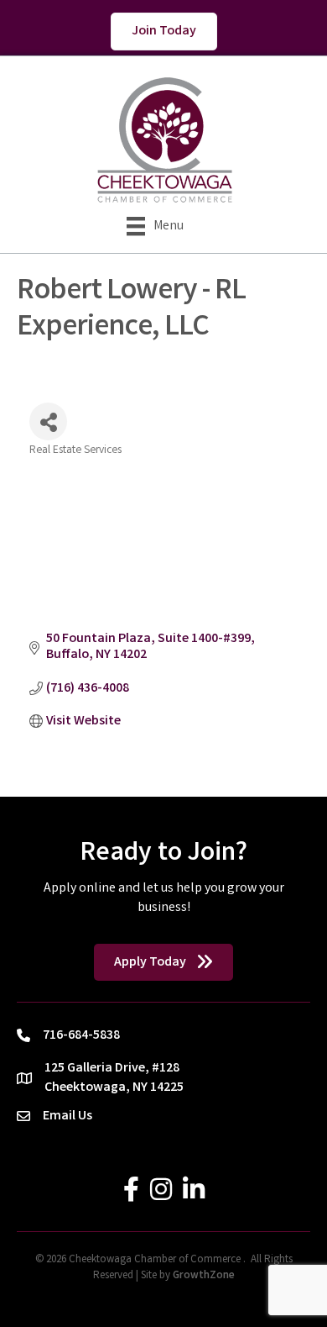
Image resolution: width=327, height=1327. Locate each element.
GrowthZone (204, 1276)
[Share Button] (48, 421)
